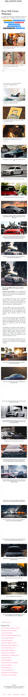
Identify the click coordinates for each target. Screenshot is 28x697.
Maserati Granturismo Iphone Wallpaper (10, 662)
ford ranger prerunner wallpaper (14, 26)
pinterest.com (8, 622)
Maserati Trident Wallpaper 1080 (8, 647)
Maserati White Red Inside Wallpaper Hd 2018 (11, 635)
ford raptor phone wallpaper (18, 20)
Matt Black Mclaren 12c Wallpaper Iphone (10, 655)
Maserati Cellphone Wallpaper (8, 638)
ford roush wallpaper (8, 20)
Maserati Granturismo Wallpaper (8, 652)
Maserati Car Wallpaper (6, 657)
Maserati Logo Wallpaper (7, 665)
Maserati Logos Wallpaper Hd (8, 670)
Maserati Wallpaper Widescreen (8, 650)
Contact (9, 694)
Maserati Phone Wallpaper (7, 640)
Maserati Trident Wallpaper (7, 633)
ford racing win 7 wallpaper (9, 28)
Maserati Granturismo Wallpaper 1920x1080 (11, 628)
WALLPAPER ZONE (13, 1)
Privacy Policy (16, 694)
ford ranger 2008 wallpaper (14, 24)
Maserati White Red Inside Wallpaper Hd (10, 645)
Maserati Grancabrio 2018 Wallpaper (9, 630)
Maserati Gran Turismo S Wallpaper (9, 675)
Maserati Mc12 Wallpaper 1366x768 (9, 642)
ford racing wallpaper (20, 28)
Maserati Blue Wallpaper (7, 660)
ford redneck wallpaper (9, 22)
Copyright (23, 694)
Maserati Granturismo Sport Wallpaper (9, 672)
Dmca (4, 694)
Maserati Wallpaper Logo (7, 667)
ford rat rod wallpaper (19, 22)
